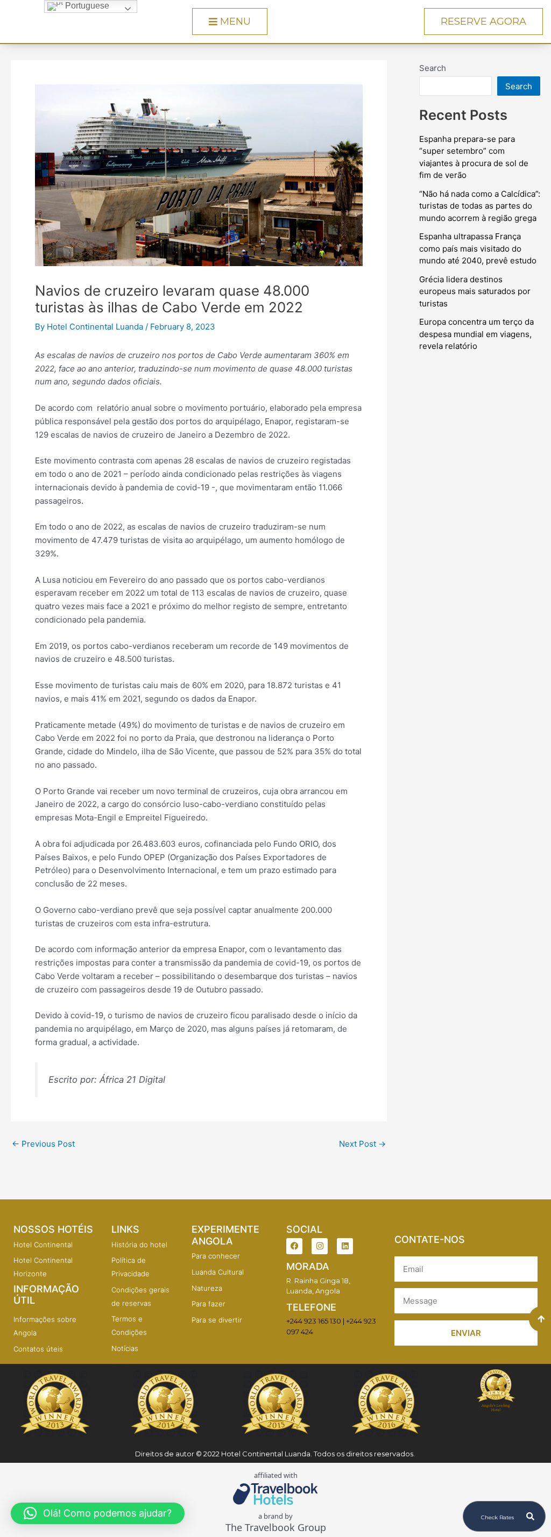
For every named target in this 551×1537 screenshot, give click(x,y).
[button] (98, 1513)
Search (432, 68)
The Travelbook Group (275, 1528)
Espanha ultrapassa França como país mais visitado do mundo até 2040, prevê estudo (477, 248)
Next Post (362, 1144)
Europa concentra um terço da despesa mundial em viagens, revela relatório (476, 334)
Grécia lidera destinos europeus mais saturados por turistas (475, 291)
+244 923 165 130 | (315, 1321)
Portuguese (86, 5)
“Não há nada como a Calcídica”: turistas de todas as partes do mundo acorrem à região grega (479, 206)
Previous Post (43, 1144)
